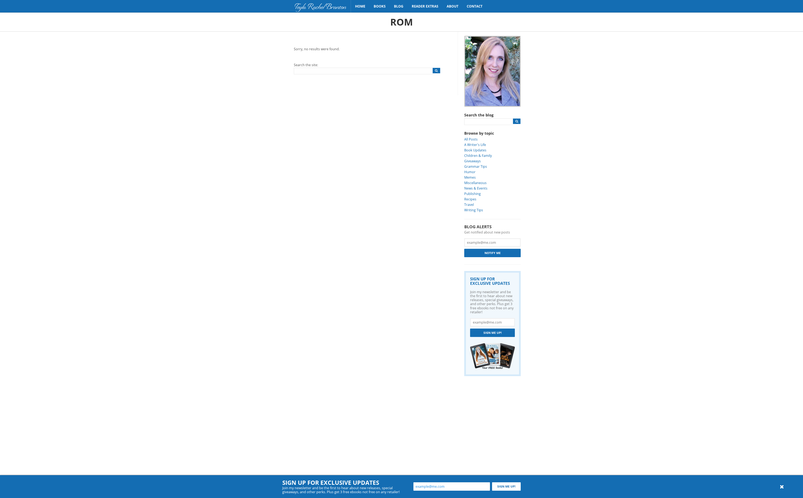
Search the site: (306, 65)
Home (360, 6)
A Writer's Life (475, 144)
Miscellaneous (475, 183)
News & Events (475, 188)
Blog (398, 6)
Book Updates (475, 150)
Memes (470, 177)
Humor (470, 172)
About (452, 6)
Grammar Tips (475, 166)
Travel (469, 204)
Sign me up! (492, 333)
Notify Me (493, 253)
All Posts (471, 139)
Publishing (472, 193)
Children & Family (478, 155)
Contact (474, 6)
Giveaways (472, 161)
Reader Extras (425, 6)
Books (380, 6)
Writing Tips (473, 210)
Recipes (470, 199)
